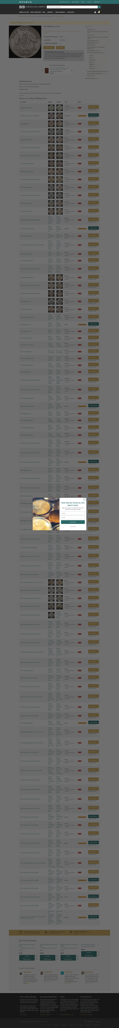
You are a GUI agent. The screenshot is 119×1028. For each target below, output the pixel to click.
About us (83, 2)
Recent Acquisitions (36, 12)
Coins (43, 12)
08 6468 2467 (97, 2)
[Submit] (99, 7)
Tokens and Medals (60, 12)
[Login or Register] (95, 12)
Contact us (89, 2)
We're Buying (70, 12)
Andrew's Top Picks (24, 12)
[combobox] (74, 7)
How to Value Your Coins (64, 2)
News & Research (75, 2)
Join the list (73, 522)
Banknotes (50, 12)
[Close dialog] (84, 499)
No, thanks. (73, 526)
